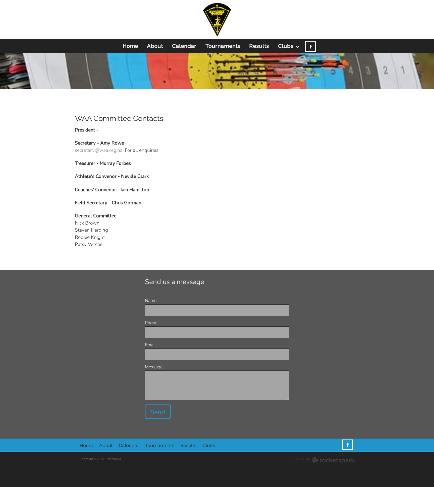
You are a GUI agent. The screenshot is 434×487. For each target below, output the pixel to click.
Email (150, 344)
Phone (151, 322)
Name (150, 300)
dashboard (114, 459)
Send (157, 411)
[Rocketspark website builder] (325, 461)
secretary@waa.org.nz (98, 150)
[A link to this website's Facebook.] (310, 46)
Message (153, 367)
